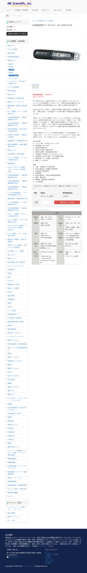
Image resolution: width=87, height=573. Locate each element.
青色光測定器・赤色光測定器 (17, 344)
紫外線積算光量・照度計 (16, 321)
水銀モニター (12, 150)
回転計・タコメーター (15, 478)
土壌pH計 (11, 428)
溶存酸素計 (11, 299)
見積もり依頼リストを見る (17, 34)
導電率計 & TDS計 (14, 284)
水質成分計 (11, 269)
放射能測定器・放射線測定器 (17, 485)
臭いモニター (12, 255)
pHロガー (11, 281)
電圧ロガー (11, 390)
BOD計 (10, 307)
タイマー (11, 496)
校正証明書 (11, 513)
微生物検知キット (14, 314)
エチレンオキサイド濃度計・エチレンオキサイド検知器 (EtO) (17, 169)
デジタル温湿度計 (14, 87)
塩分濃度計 (11, 295)
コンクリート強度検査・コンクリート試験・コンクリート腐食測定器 (17, 453)
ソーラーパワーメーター (16, 336)
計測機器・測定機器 (21, 10)
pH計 (9, 277)
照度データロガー (14, 340)
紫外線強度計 (12, 329)
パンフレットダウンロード (41, 210)
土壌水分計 (11, 436)
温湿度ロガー (42, 21)
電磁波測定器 (12, 458)
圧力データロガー (14, 376)
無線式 (11, 64)
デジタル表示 (13, 75)
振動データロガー (14, 387)
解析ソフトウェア (14, 516)
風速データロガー (14, 357)
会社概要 (68, 10)
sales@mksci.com (14, 557)
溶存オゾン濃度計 (14, 288)
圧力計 (10, 372)
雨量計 (10, 417)
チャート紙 (11, 520)
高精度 (11, 72)
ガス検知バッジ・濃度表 (16, 251)
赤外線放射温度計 (14, 57)
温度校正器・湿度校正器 (16, 98)
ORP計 (10, 292)
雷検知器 (11, 421)
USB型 (51, 21)
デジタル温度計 (13, 49)
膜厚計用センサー (14, 447)
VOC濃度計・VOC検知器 (16, 154)
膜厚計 (10, 443)
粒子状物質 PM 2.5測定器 (16, 262)
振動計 (10, 383)
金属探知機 (11, 462)
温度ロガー (11, 45)
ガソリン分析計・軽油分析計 (17, 489)
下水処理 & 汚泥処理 (14, 318)
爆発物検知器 (12, 481)
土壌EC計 (11, 439)
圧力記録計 (11, 379)
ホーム (9, 10)
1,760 (64, 196)
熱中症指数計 (12, 91)
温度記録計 (11, 53)
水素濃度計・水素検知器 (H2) (17, 140)
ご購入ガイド (45, 10)
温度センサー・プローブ (16, 102)
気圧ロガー (11, 94)
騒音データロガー (14, 368)
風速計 (10, 353)
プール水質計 (12, 310)
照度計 (10, 325)
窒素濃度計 (11, 163)
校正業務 (35, 10)
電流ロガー (11, 394)
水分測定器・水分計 (14, 413)
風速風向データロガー (15, 361)
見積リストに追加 (68, 202)
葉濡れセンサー (13, 424)
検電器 (10, 404)
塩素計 (10, 273)
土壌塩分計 (11, 432)
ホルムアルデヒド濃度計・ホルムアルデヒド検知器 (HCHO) (17, 228)
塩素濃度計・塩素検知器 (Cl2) (18, 198)
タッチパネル (13, 78)
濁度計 (10, 303)
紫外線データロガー (14, 333)
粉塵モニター (12, 258)
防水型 (11, 67)
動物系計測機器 (13, 492)
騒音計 (10, 364)
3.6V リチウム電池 (47, 196)
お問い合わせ (57, 10)
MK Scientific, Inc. (28, 566)
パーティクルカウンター (16, 266)
